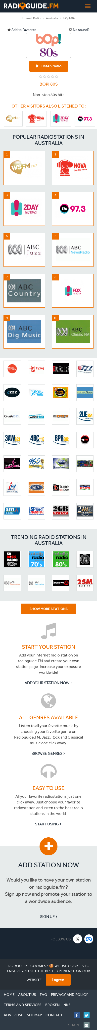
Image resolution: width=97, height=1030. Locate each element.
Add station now (48, 865)
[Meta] (89, 938)
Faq (43, 994)
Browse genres (47, 753)
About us (27, 994)
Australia (52, 18)
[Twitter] (88, 1015)
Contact (54, 1015)
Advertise (13, 1015)
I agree (58, 979)
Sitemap (34, 1015)
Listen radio (50, 66)
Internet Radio (31, 18)
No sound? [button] (81, 30)
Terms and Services (23, 1005)
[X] (77, 938)
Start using (47, 824)
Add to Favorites (24, 30)
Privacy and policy (69, 994)
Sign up (47, 916)
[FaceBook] (79, 1015)
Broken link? (57, 1005)
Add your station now (47, 682)
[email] (88, 1025)
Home (9, 994)
